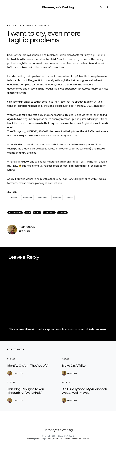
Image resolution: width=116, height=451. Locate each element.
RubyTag (49, 212)
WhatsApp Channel (80, 438)
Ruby (37, 212)
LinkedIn (66, 438)
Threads (30, 438)
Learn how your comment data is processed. (81, 329)
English (11, 25)
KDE (28, 212)
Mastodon (39, 438)
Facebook (57, 438)
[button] (101, 7)
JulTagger (15, 212)
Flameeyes (27, 227)
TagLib (62, 212)
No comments (42, 25)
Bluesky (48, 438)
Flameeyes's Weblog (58, 7)
